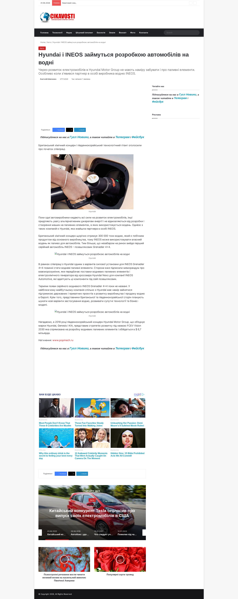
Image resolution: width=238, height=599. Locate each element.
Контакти (143, 32)
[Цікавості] (57, 17)
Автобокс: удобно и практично (92, 513)
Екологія (101, 32)
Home (42, 42)
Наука (69, 32)
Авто (49, 42)
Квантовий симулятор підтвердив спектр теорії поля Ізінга (88, 3)
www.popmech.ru (62, 340)
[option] (92, 512)
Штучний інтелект (84, 32)
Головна (44, 32)
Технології (57, 32)
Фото (132, 32)
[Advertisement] (92, 104)
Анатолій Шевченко (48, 79)
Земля (112, 32)
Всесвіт (122, 32)
